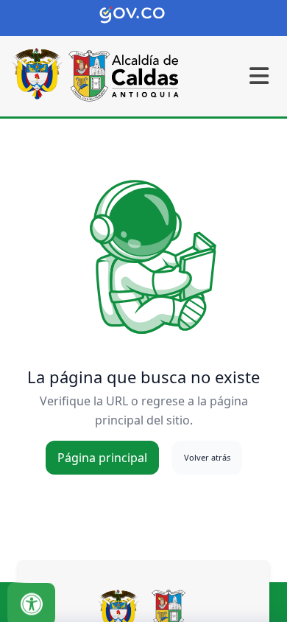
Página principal (102, 458)
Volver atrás (207, 457)
